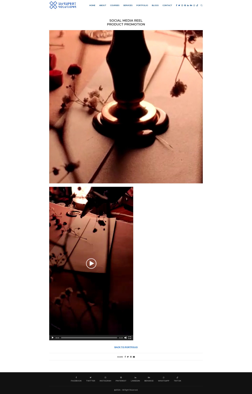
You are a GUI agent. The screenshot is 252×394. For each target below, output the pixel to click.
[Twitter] (179, 5)
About (102, 5)
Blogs (155, 5)
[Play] (52, 337)
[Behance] (191, 5)
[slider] (89, 337)
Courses (114, 5)
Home (92, 5)
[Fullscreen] (129, 337)
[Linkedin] (188, 5)
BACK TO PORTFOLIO (126, 347)
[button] (91, 263)
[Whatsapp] (194, 5)
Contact (167, 5)
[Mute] (125, 337)
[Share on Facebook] (125, 357)
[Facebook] (176, 5)
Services (127, 5)
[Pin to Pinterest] (131, 357)
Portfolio (142, 5)
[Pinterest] (185, 5)
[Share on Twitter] (128, 357)
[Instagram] (182, 5)
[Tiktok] (197, 5)
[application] (91, 263)
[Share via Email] (134, 357)
